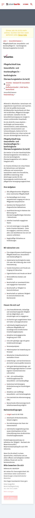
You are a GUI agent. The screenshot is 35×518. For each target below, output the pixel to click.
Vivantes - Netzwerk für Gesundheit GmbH (18, 84)
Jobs (4, 41)
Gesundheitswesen (15, 41)
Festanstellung (9, 95)
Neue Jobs (22, 35)
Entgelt (9, 414)
